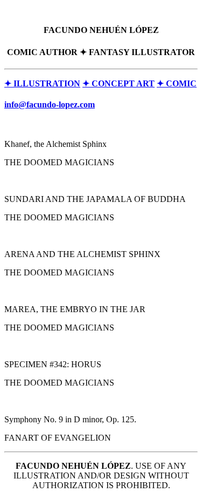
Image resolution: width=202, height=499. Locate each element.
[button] (42, 83)
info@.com (49, 104)
